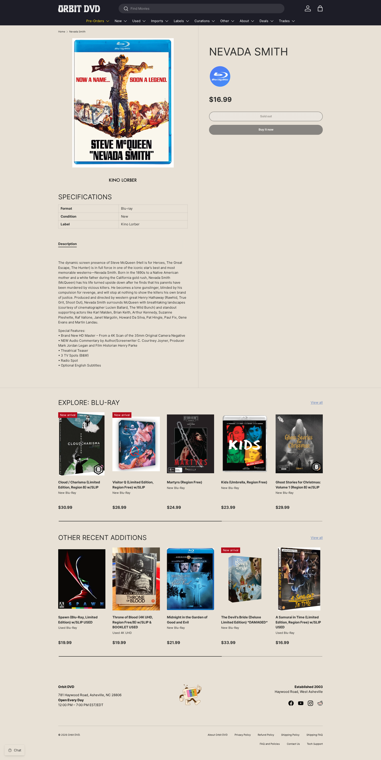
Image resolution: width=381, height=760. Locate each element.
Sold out (266, 116)
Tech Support (315, 743)
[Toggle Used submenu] (144, 21)
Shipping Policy (290, 734)
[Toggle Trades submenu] (293, 21)
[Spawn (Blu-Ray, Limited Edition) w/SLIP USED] (81, 579)
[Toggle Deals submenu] (272, 21)
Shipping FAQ (314, 734)
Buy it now (266, 129)
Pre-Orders (95, 21)
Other (224, 21)
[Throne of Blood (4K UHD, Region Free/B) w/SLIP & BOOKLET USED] (136, 579)
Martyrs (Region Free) (184, 482)
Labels (179, 21)
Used (136, 21)
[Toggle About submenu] (252, 21)
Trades (284, 21)
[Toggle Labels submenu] (187, 21)
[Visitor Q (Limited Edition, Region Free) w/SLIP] (136, 443)
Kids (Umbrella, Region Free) (244, 482)
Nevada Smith (77, 31)
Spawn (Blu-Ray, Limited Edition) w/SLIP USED (78, 619)
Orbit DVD (74, 734)
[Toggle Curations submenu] (213, 21)
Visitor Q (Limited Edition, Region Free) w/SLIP (132, 484)
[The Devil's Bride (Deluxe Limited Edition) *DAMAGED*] (244, 579)
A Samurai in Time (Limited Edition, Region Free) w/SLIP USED (298, 622)
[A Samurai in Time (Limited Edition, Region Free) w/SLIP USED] (299, 579)
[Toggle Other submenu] (232, 21)
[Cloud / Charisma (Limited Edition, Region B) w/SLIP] (81, 443)
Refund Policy (266, 734)
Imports (157, 21)
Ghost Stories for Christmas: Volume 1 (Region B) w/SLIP (298, 484)
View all (317, 402)
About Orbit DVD (218, 734)
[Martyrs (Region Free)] (190, 443)
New (118, 21)
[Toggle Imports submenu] (166, 21)
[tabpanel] (123, 310)
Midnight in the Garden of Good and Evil (187, 619)
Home (61, 31)
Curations (202, 21)
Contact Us (293, 743)
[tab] (67, 244)
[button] (320, 8)
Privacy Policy (243, 734)
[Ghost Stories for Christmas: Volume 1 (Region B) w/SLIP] (299, 443)
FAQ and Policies (270, 743)
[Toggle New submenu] (125, 21)
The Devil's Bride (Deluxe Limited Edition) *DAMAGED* (244, 619)
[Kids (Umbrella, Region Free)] (244, 443)
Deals (264, 21)
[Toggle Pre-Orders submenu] (107, 21)
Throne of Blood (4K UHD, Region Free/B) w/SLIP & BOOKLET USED (132, 622)
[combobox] (201, 8)
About (244, 21)
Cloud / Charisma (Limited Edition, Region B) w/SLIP (79, 484)
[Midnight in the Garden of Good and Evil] (190, 579)
